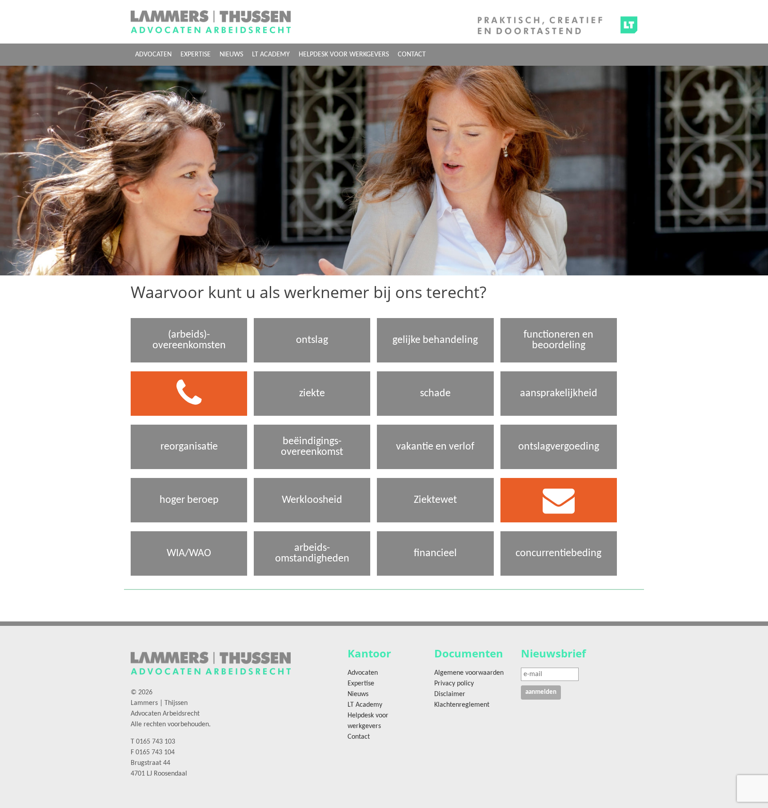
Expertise (195, 54)
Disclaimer (449, 694)
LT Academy (271, 54)
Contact (412, 54)
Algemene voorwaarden (469, 673)
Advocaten (153, 54)
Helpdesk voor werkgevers (344, 54)
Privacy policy (454, 683)
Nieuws (231, 54)
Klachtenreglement (461, 704)
